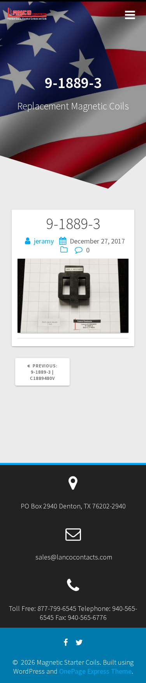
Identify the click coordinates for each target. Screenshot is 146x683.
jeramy (44, 240)
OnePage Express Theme (95, 671)
